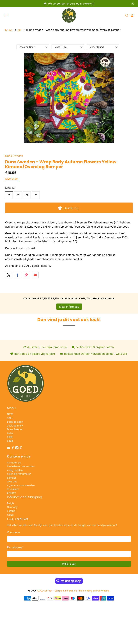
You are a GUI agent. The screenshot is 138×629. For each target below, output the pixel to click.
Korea (10, 514)
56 (18, 195)
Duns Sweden (14, 156)
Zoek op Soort (27, 46)
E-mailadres (15, 547)
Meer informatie (69, 306)
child (10, 436)
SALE (10, 417)
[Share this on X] (8, 275)
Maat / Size (60, 46)
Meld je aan (69, 563)
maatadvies (14, 462)
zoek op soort (15, 421)
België (10, 503)
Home (8, 30)
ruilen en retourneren (19, 473)
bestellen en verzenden (20, 466)
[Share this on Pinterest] (26, 275)
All (19, 30)
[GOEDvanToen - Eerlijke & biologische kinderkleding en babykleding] (69, 15)
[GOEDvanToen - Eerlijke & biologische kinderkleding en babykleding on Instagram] (17, 448)
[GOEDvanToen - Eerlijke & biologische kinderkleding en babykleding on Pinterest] (21, 448)
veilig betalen (15, 470)
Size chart (11, 178)
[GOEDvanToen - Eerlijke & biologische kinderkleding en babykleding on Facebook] (12, 448)
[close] (133, 4)
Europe (11, 510)
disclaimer (13, 489)
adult (10, 440)
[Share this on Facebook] (17, 275)
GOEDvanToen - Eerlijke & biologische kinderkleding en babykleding (73, 590)
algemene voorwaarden (21, 485)
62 (27, 195)
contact (11, 477)
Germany (12, 507)
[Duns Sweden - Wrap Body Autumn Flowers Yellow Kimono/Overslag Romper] (69, 98)
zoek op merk (15, 425)
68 (35, 195)
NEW (10, 414)
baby (10, 433)
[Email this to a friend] (35, 275)
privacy (11, 492)
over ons (12, 481)
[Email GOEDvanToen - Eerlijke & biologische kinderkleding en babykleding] (8, 448)
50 (9, 195)
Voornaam (13, 532)
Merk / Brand (96, 46)
